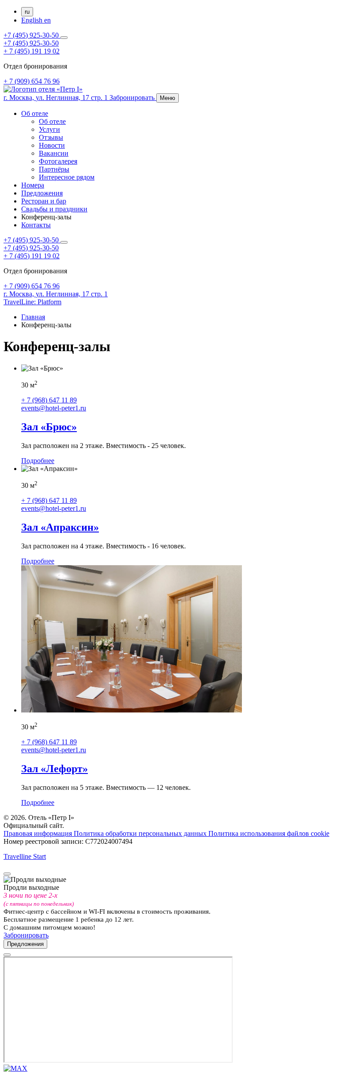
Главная (33, 317)
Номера (32, 185)
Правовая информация (39, 833)
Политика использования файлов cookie (268, 833)
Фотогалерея (58, 161)
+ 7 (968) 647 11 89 (49, 400)
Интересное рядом (66, 177)
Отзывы (51, 137)
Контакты (36, 225)
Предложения (42, 193)
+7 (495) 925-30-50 (32, 35)
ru (27, 11)
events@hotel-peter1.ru (53, 408)
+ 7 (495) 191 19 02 (32, 51)
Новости (52, 145)
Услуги (49, 129)
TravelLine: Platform (32, 302)
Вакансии (53, 153)
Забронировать (26, 935)
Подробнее (37, 460)
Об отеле (34, 113)
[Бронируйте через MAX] (15, 1068)
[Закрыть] (7, 874)
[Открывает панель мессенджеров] (64, 37)
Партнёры (54, 169)
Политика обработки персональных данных (141, 833)
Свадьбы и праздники (54, 209)
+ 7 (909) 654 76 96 (32, 81)
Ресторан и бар (43, 201)
